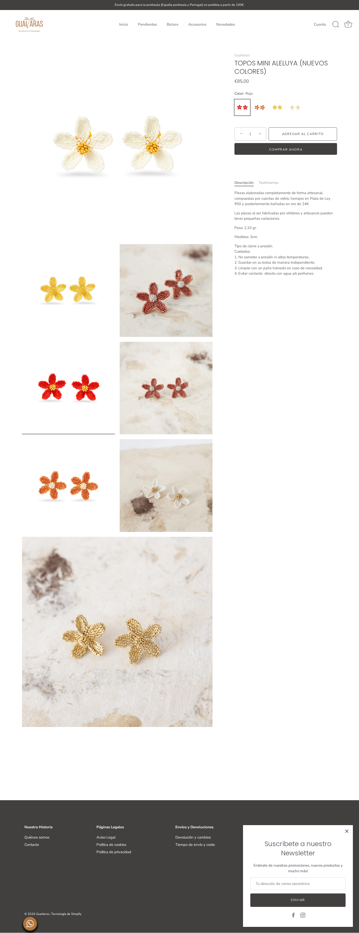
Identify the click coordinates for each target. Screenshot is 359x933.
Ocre (260, 107)
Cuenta (320, 24)
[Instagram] (302, 914)
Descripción (244, 182)
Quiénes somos (36, 837)
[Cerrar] (346, 831)
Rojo (242, 107)
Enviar (298, 900)
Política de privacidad (113, 852)
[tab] (246, 183)
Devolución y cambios (193, 837)
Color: (243, 93)
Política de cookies (111, 844)
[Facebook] (293, 914)
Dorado (277, 107)
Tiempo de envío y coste (195, 844)
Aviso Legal (106, 837)
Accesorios (197, 24)
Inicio (123, 24)
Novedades (225, 24)
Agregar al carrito (303, 134)
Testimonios (268, 182)
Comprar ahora (286, 149)
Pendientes (147, 24)
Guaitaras (242, 55)
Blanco (295, 107)
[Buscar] (335, 24)
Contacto (31, 844)
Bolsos (172, 24)
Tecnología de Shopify (66, 914)
